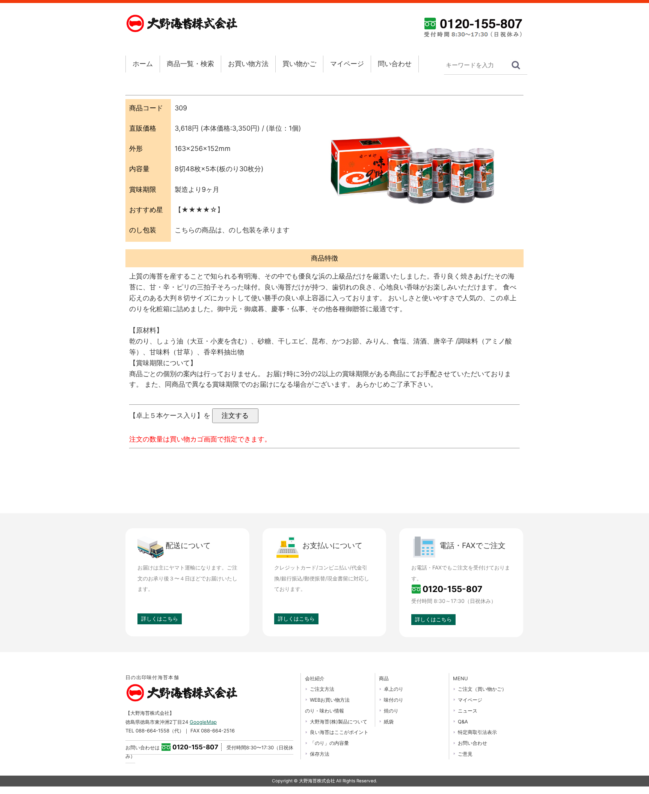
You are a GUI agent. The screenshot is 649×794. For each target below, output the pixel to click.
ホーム (143, 64)
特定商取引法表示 (477, 732)
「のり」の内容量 (329, 743)
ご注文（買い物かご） (482, 689)
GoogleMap (203, 722)
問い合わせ (395, 64)
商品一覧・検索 (190, 64)
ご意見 (465, 754)
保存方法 (319, 754)
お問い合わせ (472, 743)
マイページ (347, 64)
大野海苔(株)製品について (338, 722)
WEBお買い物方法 (330, 700)
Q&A (463, 722)
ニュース (467, 711)
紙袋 (389, 722)
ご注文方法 (322, 689)
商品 (384, 678)
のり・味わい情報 (324, 711)
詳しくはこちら (159, 618)
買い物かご (299, 64)
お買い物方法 (248, 64)
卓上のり (393, 689)
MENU (460, 678)
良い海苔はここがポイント (339, 732)
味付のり (393, 700)
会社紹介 (314, 678)
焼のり (391, 711)
